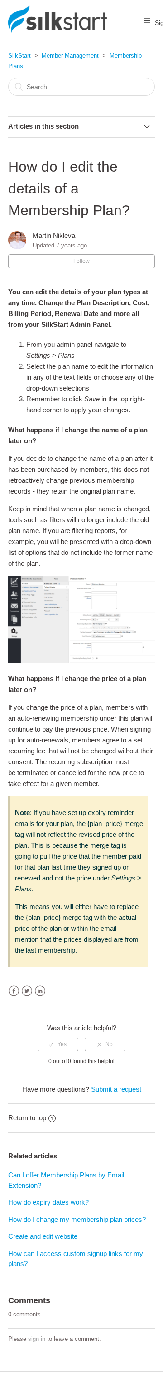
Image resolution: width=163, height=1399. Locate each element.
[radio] (58, 1044)
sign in (36, 1338)
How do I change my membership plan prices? (77, 1219)
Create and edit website (42, 1236)
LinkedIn (40, 991)
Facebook (13, 991)
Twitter (27, 991)
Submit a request (116, 1089)
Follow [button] (81, 261)
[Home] (57, 30)
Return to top (27, 1118)
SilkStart (19, 55)
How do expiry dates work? (48, 1202)
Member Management (70, 55)
